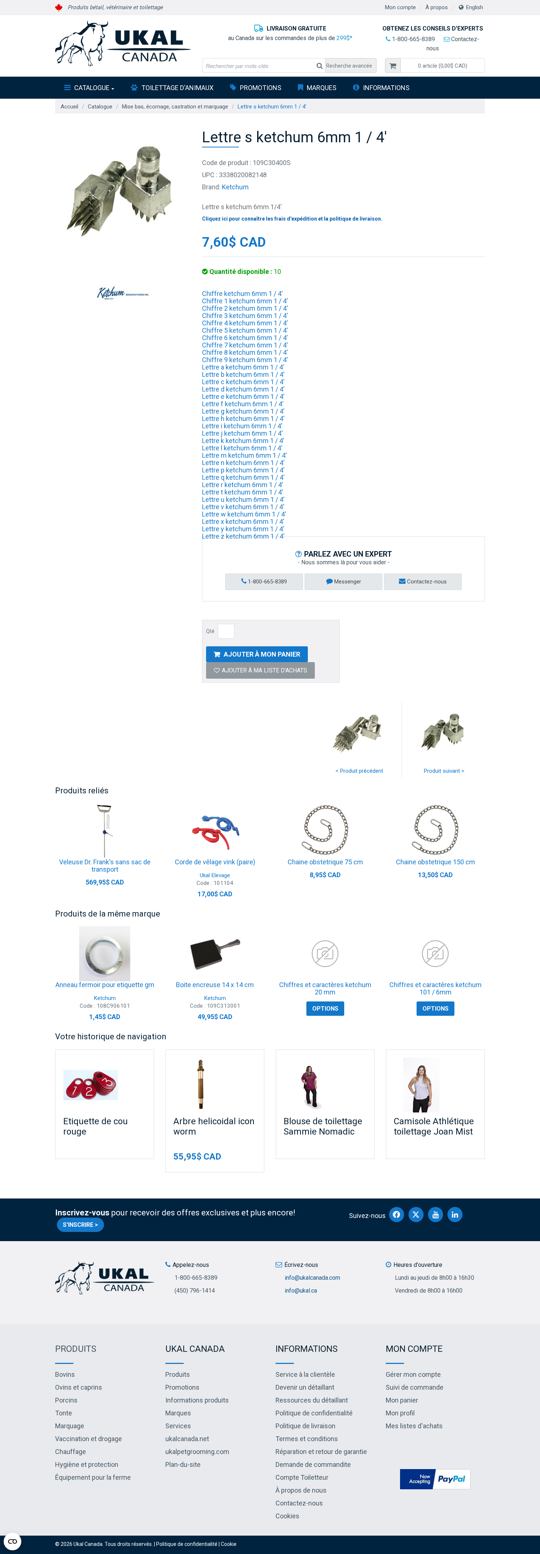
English (474, 7)
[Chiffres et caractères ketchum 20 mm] (325, 953)
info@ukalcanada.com (312, 1277)
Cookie (229, 1544)
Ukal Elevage (215, 875)
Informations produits (197, 1400)
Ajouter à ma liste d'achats (264, 670)
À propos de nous (301, 1490)
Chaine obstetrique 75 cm (325, 862)
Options (325, 1008)
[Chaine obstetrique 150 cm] (435, 830)
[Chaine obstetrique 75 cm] (325, 830)
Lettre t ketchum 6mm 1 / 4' (242, 492)
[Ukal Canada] (123, 43)
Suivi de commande (414, 1387)
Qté (210, 631)
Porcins (66, 1400)
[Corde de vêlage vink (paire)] (214, 830)
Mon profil (400, 1413)
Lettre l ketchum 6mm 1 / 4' (242, 448)
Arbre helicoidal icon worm (214, 1126)
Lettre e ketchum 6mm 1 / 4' (243, 396)
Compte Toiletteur (302, 1477)
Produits (75, 1349)
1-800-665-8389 (412, 39)
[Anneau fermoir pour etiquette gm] (104, 953)
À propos (436, 7)
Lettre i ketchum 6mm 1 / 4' (242, 426)
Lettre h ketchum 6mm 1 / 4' (243, 418)
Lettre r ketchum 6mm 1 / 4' (242, 485)
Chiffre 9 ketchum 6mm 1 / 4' (245, 360)
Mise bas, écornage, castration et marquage (175, 106)
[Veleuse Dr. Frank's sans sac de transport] (104, 830)
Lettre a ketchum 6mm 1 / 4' (243, 367)
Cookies (287, 1516)
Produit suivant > (444, 771)
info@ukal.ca (301, 1290)
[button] (442, 65)
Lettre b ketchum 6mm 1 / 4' (243, 374)
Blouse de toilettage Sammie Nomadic (323, 1126)
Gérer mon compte (413, 1374)
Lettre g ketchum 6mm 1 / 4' (243, 411)
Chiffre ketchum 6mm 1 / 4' (242, 293)
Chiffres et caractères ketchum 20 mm (325, 988)
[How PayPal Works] (435, 1478)
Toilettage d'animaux (177, 88)
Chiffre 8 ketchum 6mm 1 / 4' (245, 352)
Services (178, 1426)
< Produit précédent (359, 771)
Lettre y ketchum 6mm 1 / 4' (243, 529)
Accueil (69, 106)
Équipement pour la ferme (93, 1477)
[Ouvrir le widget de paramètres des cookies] (12, 1541)
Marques (321, 88)
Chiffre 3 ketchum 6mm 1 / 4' (245, 315)
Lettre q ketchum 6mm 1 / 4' (243, 477)
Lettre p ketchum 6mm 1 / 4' (243, 470)
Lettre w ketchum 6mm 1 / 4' (244, 514)
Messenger (347, 581)
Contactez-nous (426, 581)
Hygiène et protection (86, 1464)
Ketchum (235, 187)
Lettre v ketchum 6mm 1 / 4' (243, 507)
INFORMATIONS (386, 88)
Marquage (69, 1426)
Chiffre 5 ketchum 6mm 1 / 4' (245, 330)
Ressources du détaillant (312, 1400)
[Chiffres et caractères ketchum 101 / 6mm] (435, 953)
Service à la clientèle (305, 1374)
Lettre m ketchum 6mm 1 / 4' (244, 455)
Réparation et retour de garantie (321, 1451)
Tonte (63, 1413)
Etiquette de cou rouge (95, 1126)
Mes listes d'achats (414, 1426)
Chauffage (70, 1451)
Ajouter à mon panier (262, 654)
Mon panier (402, 1400)
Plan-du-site (183, 1464)
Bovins (65, 1374)
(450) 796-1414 (194, 1290)
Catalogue (91, 88)
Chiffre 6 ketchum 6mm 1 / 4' (245, 338)
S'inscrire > (80, 1224)
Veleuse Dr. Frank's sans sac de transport (105, 865)
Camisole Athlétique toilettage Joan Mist (434, 1126)
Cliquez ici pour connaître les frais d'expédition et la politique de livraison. (292, 219)
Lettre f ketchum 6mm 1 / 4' (243, 404)
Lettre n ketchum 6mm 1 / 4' (243, 463)
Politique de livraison (305, 1426)
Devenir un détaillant (305, 1387)
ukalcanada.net (187, 1439)
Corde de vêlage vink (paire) (215, 862)
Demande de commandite (313, 1464)
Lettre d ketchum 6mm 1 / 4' (243, 389)
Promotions (260, 88)
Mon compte (400, 7)
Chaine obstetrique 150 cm (435, 862)
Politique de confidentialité (314, 1413)
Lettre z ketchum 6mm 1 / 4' (243, 536)
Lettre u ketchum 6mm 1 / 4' (243, 499)
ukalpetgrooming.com (197, 1451)
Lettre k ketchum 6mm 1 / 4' (243, 440)
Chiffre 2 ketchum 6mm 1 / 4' (245, 308)
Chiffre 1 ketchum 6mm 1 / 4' (245, 301)
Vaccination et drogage (88, 1439)
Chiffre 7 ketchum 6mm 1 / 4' (245, 345)
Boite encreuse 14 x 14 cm (215, 985)
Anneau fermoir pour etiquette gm (104, 985)
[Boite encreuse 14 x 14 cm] (214, 953)
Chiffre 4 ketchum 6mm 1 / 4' (245, 323)
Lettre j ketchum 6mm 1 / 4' (242, 433)
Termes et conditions (307, 1439)
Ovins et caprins (78, 1387)
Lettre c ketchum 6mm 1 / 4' (243, 382)
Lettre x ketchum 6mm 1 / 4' (243, 521)
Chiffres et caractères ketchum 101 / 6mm (435, 988)
